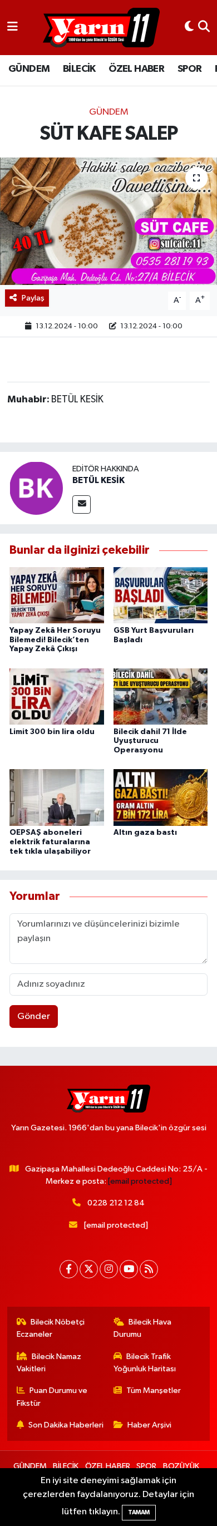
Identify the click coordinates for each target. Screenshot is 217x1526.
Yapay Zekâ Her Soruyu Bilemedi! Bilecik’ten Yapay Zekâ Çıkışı (55, 640)
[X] (89, 1269)
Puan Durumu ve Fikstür (52, 1396)
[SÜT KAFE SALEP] (108, 221)
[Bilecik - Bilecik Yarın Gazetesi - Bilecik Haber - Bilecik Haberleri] (101, 28)
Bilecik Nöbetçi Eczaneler (51, 1328)
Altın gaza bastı (145, 832)
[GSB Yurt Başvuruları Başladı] (161, 595)
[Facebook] (69, 1269)
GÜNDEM (29, 69)
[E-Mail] (81, 504)
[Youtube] (129, 1269)
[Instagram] (109, 1269)
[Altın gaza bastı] (161, 797)
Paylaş (33, 298)
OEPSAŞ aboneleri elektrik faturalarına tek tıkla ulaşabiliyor (50, 842)
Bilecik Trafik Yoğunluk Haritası (145, 1362)
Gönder (33, 1016)
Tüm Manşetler (153, 1390)
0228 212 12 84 (116, 1203)
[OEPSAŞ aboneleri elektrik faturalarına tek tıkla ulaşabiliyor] (56, 797)
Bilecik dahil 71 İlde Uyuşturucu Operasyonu (150, 741)
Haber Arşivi (149, 1425)
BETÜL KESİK (98, 480)
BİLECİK (79, 69)
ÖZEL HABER (136, 69)
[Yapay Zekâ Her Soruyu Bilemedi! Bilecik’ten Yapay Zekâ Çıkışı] (56, 595)
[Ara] (204, 27)
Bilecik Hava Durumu (143, 1328)
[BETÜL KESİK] (36, 488)
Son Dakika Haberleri (65, 1425)
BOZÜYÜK (181, 1466)
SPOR (189, 69)
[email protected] (140, 1181)
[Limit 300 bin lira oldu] (56, 696)
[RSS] (149, 1269)
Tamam (139, 1512)
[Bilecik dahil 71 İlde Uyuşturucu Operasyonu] (161, 696)
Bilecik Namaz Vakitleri (49, 1362)
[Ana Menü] (12, 27)
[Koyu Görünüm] (189, 27)
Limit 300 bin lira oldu (52, 732)
